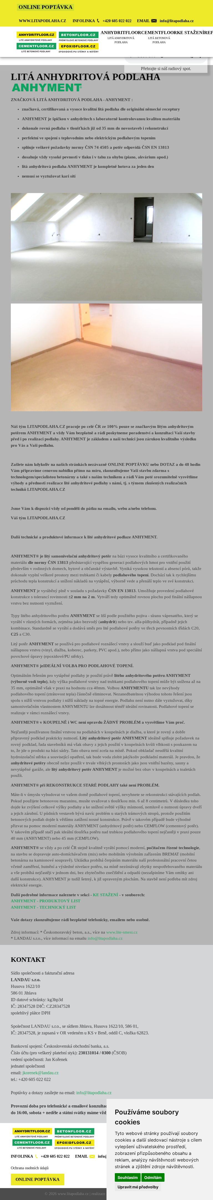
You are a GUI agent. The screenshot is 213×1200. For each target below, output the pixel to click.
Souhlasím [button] (128, 1177)
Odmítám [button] (153, 1177)
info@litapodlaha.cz (105, 938)
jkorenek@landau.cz (40, 1072)
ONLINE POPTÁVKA (38, 1179)
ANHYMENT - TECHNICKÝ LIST (43, 907)
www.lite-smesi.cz (122, 932)
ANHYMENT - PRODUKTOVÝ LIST (45, 901)
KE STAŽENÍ (105, 895)
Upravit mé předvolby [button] (138, 1186)
